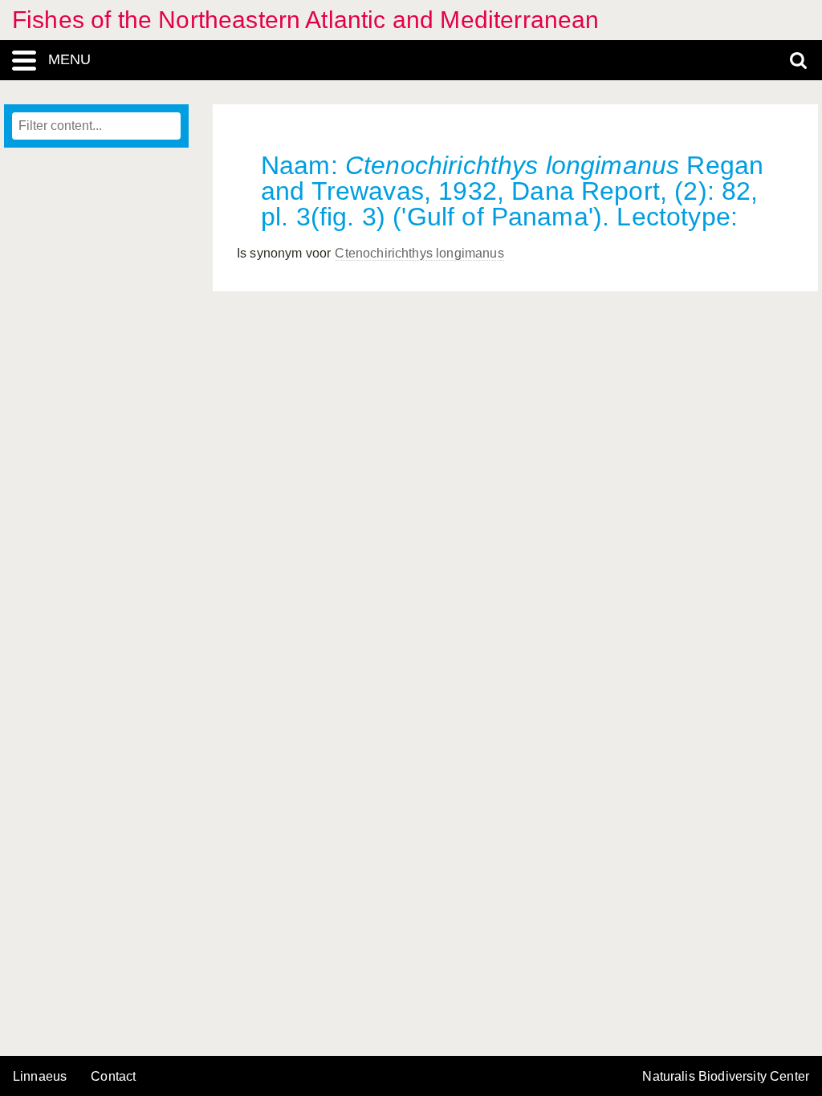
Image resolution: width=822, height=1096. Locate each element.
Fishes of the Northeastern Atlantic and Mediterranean (305, 19)
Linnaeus (40, 1076)
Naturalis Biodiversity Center (725, 1076)
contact (113, 1076)
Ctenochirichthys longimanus (419, 253)
